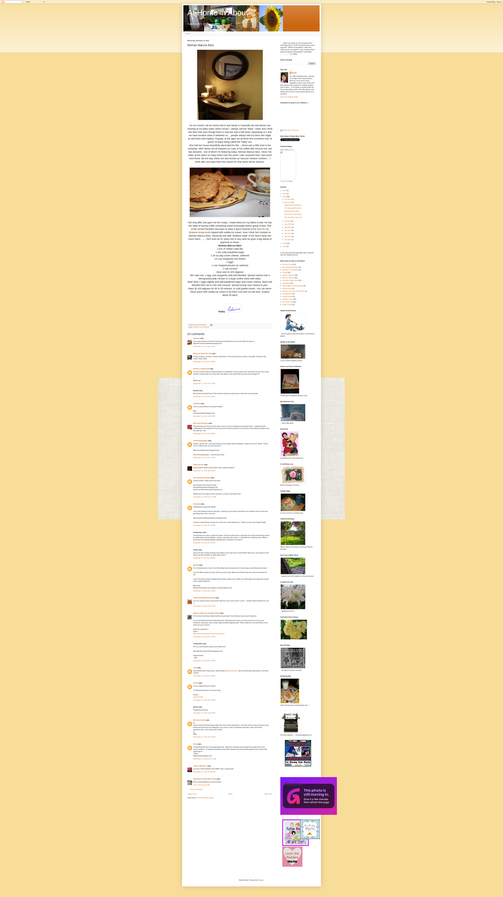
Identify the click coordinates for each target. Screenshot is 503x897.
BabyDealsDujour (231, 671)
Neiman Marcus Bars (291, 211)
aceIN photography (200, 441)
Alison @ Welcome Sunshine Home (206, 613)
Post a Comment (196, 789)
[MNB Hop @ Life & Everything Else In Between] (298, 766)
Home (187, 33)
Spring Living (287, 296)
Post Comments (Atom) (205, 798)
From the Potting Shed (290, 280)
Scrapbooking (287, 294)
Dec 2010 (288, 199)
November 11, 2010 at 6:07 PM (204, 383)
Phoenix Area (287, 288)
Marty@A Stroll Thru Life (202, 353)
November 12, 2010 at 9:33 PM (204, 713)
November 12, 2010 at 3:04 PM (204, 543)
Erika (195, 744)
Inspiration (286, 283)
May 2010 (288, 227)
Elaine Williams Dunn (286, 149)
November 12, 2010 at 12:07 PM (204, 497)
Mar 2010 (288, 233)
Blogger (261, 880)
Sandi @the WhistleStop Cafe (204, 598)
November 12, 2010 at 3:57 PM (204, 606)
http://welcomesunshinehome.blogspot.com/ (208, 634)
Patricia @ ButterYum (201, 369)
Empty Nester (198, 465)
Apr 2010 (288, 230)
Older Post (268, 794)
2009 (285, 243)
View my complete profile (289, 97)
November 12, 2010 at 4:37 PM (204, 661)
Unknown (196, 404)
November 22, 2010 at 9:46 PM (204, 772)
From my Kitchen (203, 327)
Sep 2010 (288, 224)
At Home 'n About (217, 12)
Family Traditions (288, 275)
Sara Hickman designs (201, 478)
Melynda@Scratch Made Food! (204, 779)
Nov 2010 (288, 202)
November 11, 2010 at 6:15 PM (204, 396)
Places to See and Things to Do (293, 291)
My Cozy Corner (199, 720)
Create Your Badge (286, 181)
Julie (195, 668)
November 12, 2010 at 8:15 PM (204, 700)
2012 (285, 190)
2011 (285, 194)
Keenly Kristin (198, 697)
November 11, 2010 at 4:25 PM (204, 362)
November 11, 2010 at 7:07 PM (204, 458)
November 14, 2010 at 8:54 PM (204, 737)
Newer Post (192, 794)
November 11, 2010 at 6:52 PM (204, 434)
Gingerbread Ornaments (293, 205)
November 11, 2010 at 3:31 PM (204, 346)
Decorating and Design (290, 267)
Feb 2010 (288, 236)
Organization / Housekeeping (292, 286)
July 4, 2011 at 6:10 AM (201, 785)
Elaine (294, 73)
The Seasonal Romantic (292, 208)
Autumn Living (287, 264)
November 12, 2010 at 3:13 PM (204, 591)
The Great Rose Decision (293, 217)
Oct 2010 (288, 221)
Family (195, 327)
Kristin (195, 683)
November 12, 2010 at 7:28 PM (204, 676)
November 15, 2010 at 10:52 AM (204, 759)
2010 (285, 197)
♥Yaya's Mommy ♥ (200, 766)
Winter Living (287, 304)
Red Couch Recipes (200, 423)
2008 (285, 246)
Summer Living (287, 299)
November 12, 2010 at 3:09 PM (204, 558)
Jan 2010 (288, 239)
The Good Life (287, 302)
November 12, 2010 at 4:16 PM (204, 637)
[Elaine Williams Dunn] (288, 179)
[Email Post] (211, 325)
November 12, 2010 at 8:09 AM (204, 471)
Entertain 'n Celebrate (290, 270)
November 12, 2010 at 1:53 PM (204, 525)
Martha (195, 565)
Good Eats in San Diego (292, 214)
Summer (196, 338)
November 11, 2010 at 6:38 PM (204, 416)
